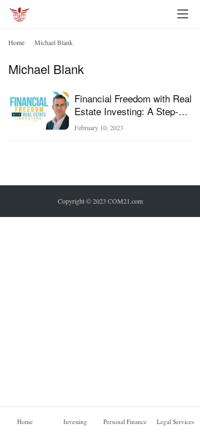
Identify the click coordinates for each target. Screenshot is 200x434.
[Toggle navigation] (182, 14)
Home (16, 42)
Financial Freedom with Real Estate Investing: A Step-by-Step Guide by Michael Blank (133, 104)
